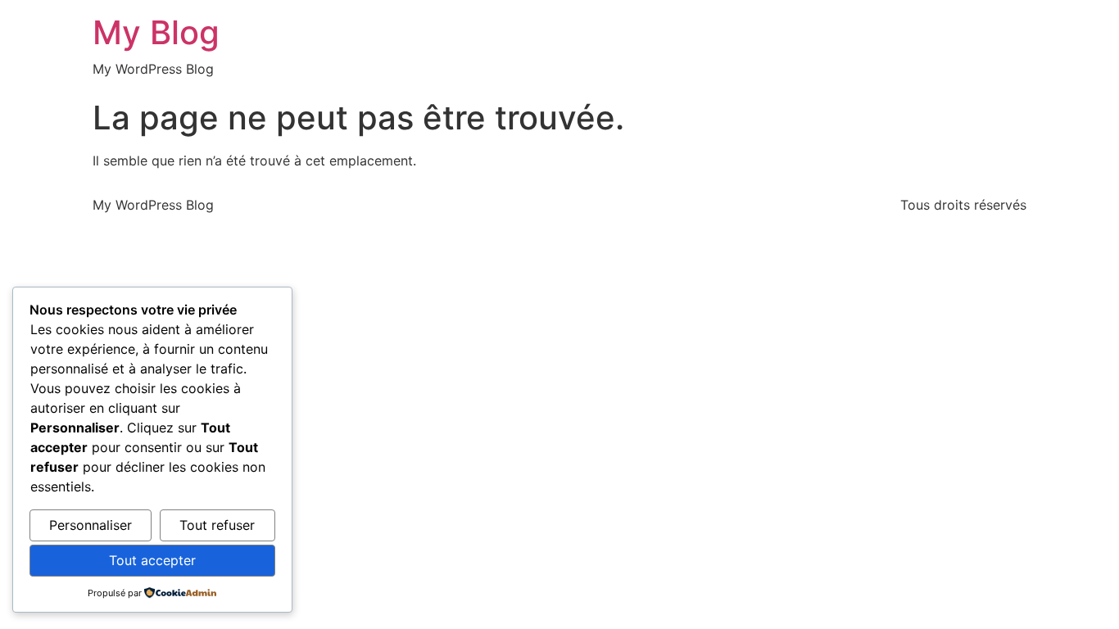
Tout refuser (217, 525)
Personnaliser (90, 525)
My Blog (156, 32)
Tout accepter (152, 560)
